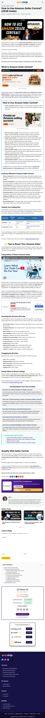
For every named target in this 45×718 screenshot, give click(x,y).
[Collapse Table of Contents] (41, 564)
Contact (38, 713)
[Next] (42, 518)
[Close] (31, 351)
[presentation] (34, 515)
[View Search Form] (42, 2)
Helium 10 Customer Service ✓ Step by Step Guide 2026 (33, 523)
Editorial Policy (33, 713)
